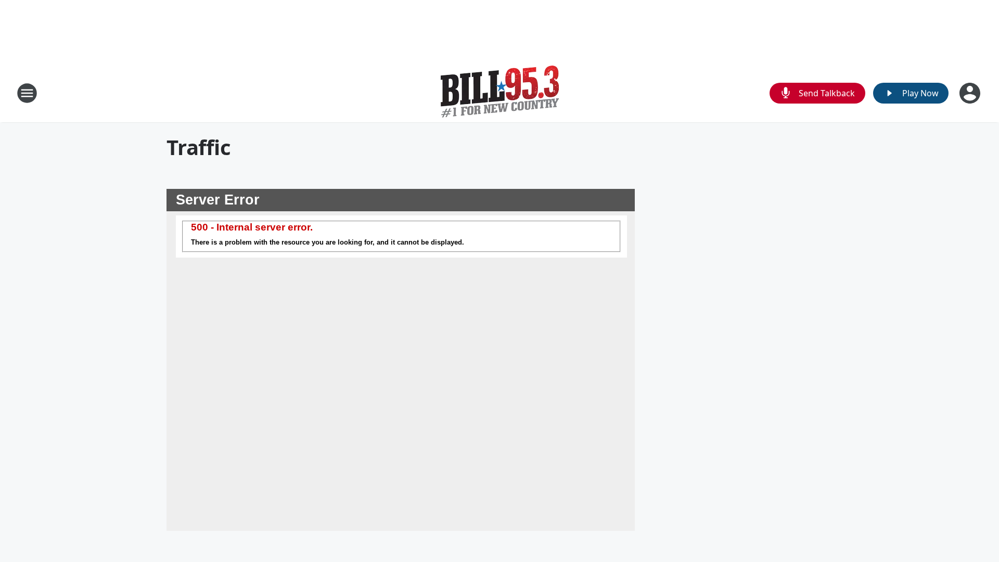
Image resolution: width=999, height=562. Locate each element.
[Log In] (970, 93)
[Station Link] (500, 93)
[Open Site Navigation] (27, 93)
